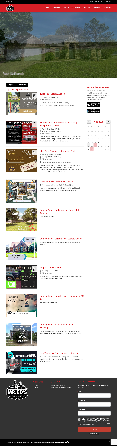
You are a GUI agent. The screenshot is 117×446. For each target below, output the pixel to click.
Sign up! (94, 429)
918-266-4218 (60, 385)
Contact (108, 1)
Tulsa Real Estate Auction (52, 94)
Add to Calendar (47, 99)
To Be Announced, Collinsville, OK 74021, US (56, 185)
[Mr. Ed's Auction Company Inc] (10, 8)
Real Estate (11, 74)
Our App (97, 8)
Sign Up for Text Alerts (17, 85)
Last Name (81, 409)
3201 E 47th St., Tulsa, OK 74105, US (53, 103)
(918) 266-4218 (99, 1)
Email (79, 391)
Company (107, 8)
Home (91, 1)
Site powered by (49, 443)
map (67, 103)
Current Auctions (53, 8)
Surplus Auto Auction (50, 267)
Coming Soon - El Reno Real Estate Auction (61, 238)
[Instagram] (109, 442)
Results (87, 8)
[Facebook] (106, 442)
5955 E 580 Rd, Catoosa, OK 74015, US (54, 162)
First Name (81, 400)
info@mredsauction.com (63, 387)
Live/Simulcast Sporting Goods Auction (59, 353)
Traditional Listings (72, 8)
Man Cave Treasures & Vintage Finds (58, 151)
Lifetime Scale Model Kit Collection (57, 181)
